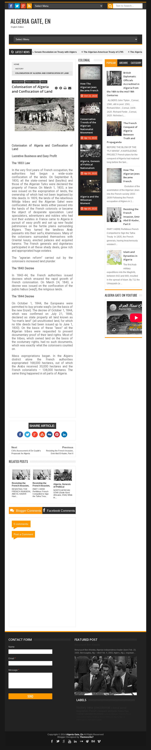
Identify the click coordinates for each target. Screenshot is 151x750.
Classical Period (125, 714)
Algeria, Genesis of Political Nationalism (90, 164)
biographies (82, 711)
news (89, 720)
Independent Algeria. (84, 717)
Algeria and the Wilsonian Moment (89, 200)
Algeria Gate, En (30, 20)
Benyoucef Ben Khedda (87, 644)
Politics (121, 711)
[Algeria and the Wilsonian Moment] (90, 183)
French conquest (32, 82)
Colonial (84, 60)
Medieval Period (99, 717)
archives (112, 711)
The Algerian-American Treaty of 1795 (94, 52)
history (19, 69)
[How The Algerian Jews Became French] (90, 70)
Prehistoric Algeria (112, 717)
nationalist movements (94, 714)
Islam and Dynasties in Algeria (130, 255)
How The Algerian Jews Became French (89, 87)
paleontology (97, 720)
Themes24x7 (87, 737)
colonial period (18, 82)
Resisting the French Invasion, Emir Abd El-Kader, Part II (131, 216)
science (107, 714)
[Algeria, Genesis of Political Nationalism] (90, 148)
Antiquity (114, 714)
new (90, 707)
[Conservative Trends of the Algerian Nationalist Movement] (90, 106)
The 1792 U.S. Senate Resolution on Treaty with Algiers (38, 52)
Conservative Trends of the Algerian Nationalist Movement (88, 125)
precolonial (102, 707)
